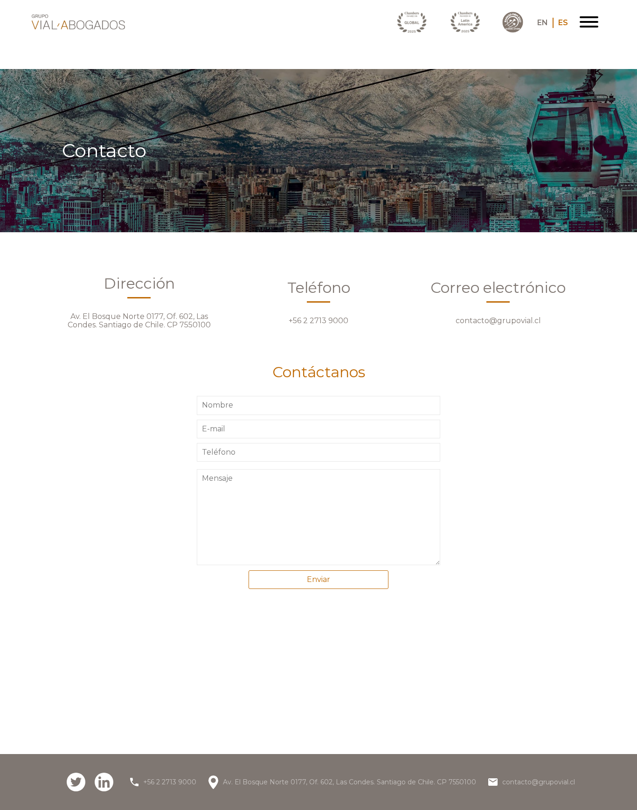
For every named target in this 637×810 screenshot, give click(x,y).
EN (542, 23)
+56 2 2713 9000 (318, 321)
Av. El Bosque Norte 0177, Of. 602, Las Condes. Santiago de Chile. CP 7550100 (139, 320)
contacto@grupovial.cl (498, 321)
